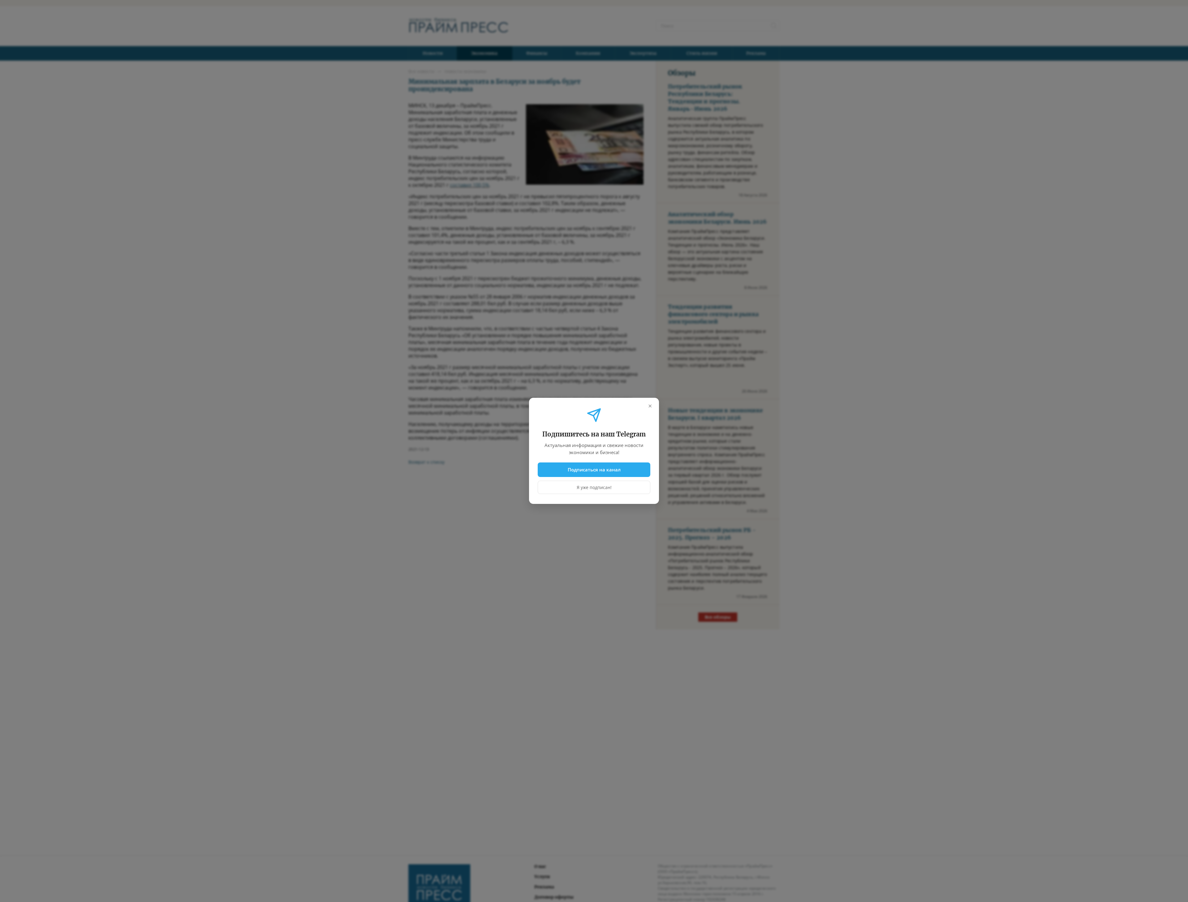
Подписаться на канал (594, 469)
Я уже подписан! (594, 488)
